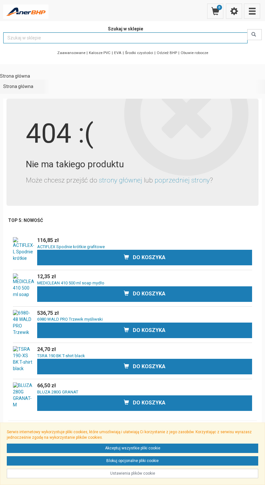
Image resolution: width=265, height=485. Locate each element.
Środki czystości (139, 52)
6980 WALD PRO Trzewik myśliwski (70, 319)
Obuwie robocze (194, 52)
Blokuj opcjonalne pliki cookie (132, 460)
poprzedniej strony (182, 180)
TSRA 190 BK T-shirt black (61, 355)
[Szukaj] (254, 34)
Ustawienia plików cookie (132, 473)
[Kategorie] (252, 11)
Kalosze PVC (100, 52)
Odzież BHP (167, 52)
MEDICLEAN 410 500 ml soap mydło (70, 283)
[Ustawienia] (234, 11)
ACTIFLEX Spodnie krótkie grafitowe (71, 246)
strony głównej (120, 180)
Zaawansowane (71, 52)
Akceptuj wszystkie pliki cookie (132, 448)
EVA (118, 52)
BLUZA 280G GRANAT (57, 392)
